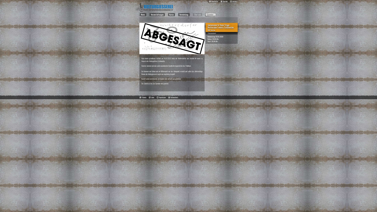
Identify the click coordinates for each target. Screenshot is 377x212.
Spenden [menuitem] (210, 14)
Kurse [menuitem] (171, 14)
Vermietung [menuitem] (183, 14)
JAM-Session (211, 30)
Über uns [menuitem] (197, 14)
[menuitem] (213, 1)
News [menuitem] (143, 14)
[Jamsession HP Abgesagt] (172, 38)
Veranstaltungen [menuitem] (157, 14)
